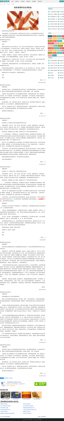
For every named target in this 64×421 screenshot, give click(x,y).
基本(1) (60, 38)
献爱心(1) (50, 45)
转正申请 (62, 75)
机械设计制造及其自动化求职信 (7, 413)
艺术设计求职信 (4, 411)
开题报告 (62, 77)
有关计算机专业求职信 (28, 405)
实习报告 (52, 75)
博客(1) (49, 40)
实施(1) (49, 55)
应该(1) (49, 36)
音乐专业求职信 (26, 403)
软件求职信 (43, 416)
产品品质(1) (50, 43)
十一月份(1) (50, 48)
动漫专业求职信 (7, 416)
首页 (12, 1)
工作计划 (52, 77)
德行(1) (49, 50)
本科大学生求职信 (27, 413)
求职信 (13, 4)
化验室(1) (57, 48)
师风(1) (61, 48)
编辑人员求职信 (26, 411)
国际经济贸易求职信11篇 (28, 407)
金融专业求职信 (4, 403)
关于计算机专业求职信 (5, 405)
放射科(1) (60, 40)
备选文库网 (30, 419)
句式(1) (59, 36)
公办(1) (49, 52)
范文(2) (54, 52)
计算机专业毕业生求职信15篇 (29, 409)
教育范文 (28, 1)
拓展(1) (54, 50)
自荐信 (51, 72)
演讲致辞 (34, 1)
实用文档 (40, 1)
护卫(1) (49, 38)
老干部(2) (60, 45)
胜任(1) (54, 55)
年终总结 (62, 72)
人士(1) (61, 43)
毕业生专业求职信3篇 (5, 409)
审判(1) (59, 50)
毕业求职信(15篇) (4, 407)
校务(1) (55, 45)
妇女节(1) (55, 38)
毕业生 (11, 378)
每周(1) (54, 40)
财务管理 (6, 378)
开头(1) (54, 36)
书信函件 (23, 1)
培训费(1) (60, 52)
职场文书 (17, 1)
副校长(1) (57, 43)
